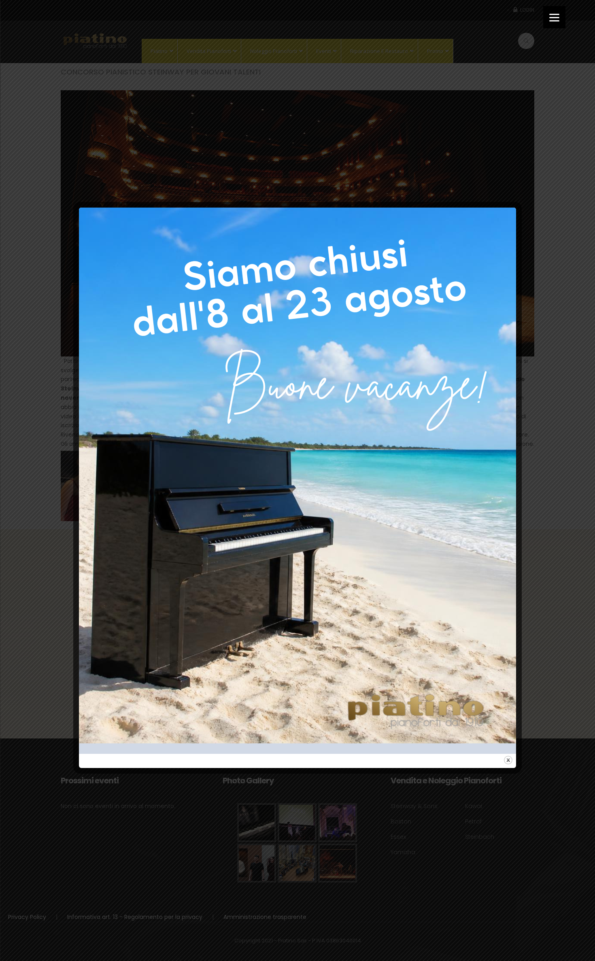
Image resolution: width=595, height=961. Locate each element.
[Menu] (554, 17)
